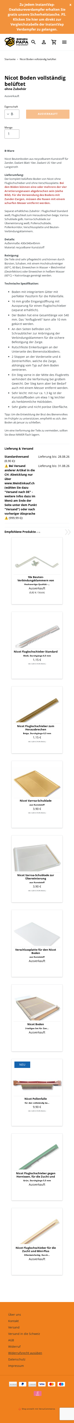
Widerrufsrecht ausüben (25, 1353)
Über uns (14, 1314)
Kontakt (13, 1321)
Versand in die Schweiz (24, 1334)
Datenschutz (16, 1359)
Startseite (10, 59)
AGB (11, 1340)
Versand (14, 1327)
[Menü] (64, 42)
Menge (9, 127)
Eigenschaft (11, 106)
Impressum (16, 1366)
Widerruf (14, 1346)
